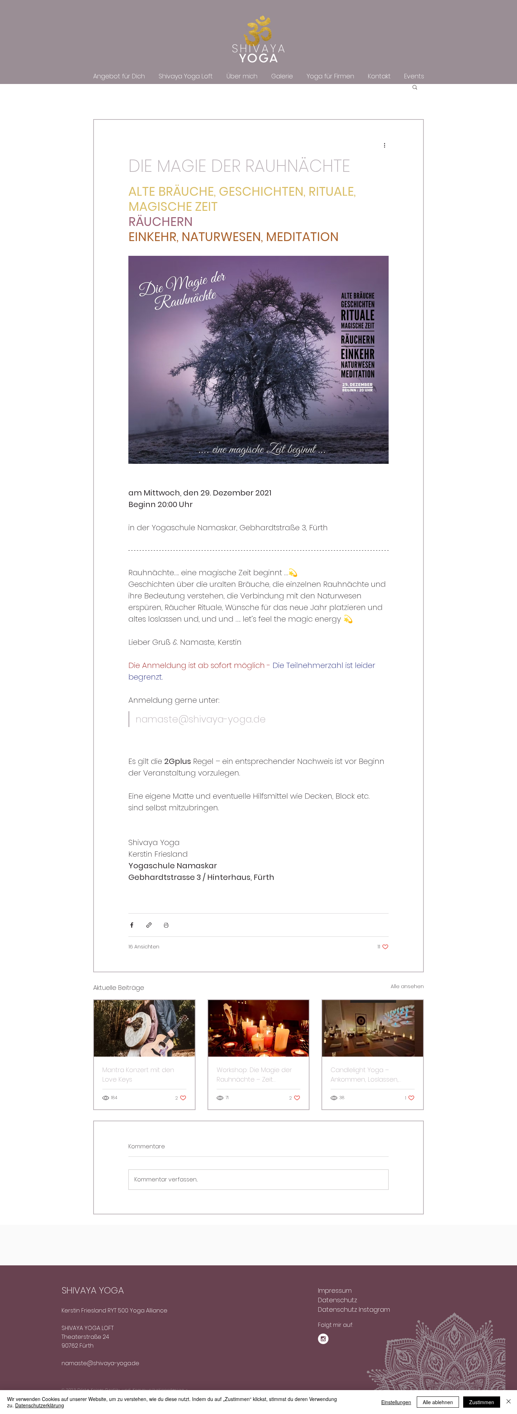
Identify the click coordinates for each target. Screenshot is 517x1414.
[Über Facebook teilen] (131, 925)
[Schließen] (508, 1402)
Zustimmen (481, 1402)
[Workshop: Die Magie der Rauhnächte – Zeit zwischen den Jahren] (258, 1028)
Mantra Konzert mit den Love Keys (138, 1074)
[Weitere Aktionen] (384, 145)
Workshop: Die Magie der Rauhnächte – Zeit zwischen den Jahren (254, 1074)
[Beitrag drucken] (166, 925)
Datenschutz (337, 1300)
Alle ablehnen (438, 1402)
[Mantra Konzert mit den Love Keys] (144, 1028)
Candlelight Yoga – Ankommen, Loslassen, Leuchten (364, 1074)
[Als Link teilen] (149, 925)
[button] (414, 87)
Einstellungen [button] (396, 1402)
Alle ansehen (407, 986)
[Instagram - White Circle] (323, 1339)
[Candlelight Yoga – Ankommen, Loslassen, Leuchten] (372, 1028)
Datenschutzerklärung (39, 1405)
